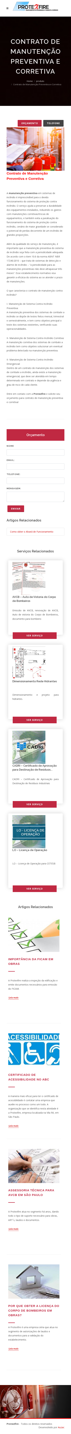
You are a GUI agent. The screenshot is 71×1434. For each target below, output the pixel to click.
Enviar (15, 508)
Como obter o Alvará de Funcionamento (31, 531)
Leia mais (13, 997)
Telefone (53, 123)
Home (30, 81)
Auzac (61, 1427)
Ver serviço (34, 635)
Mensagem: (14, 488)
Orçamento (29, 123)
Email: (11, 460)
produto (40, 81)
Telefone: (13, 474)
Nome (10, 446)
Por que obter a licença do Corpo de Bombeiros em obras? (33, 1310)
